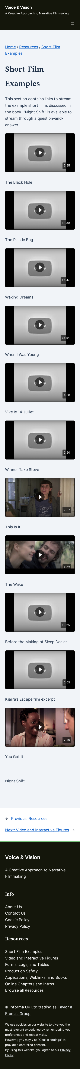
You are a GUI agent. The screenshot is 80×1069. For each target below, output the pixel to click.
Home (10, 47)
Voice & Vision (18, 7)
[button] (40, 152)
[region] (40, 152)
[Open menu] (72, 23)
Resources (28, 47)
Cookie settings (50, 1039)
